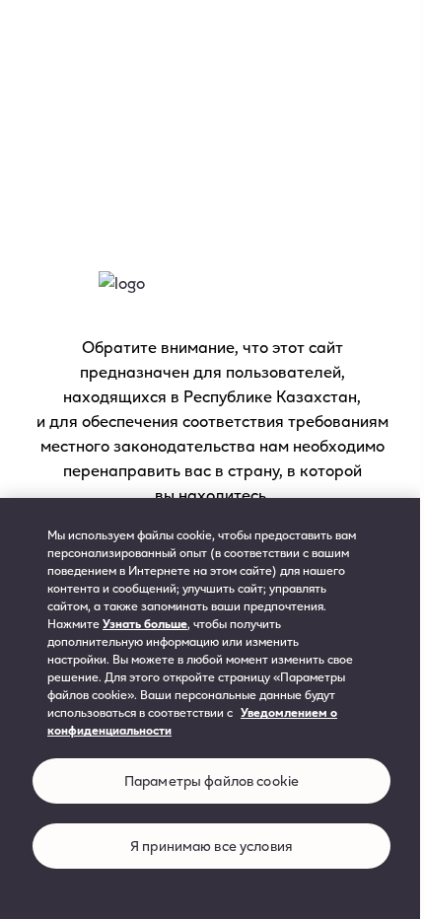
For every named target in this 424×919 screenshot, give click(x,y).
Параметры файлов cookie (211, 780)
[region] (212, 708)
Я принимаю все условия (211, 845)
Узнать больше (145, 623)
